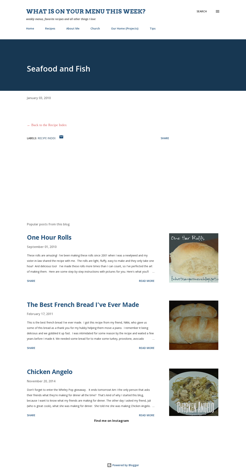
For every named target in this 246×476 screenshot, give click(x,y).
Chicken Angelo (49, 371)
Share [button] (165, 138)
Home (30, 28)
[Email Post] (61, 138)
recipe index (47, 138)
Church (95, 28)
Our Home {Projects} (125, 28)
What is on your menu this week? (86, 11)
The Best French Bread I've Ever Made (83, 304)
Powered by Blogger (125, 465)
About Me (72, 28)
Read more (147, 281)
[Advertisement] (92, 174)
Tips (152, 28)
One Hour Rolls (49, 237)
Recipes (50, 28)
